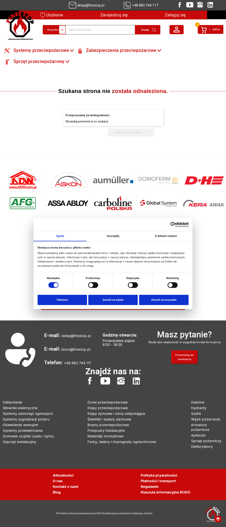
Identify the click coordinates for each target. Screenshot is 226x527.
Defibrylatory (202, 446)
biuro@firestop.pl (75, 349)
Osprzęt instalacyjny (19, 442)
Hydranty (198, 408)
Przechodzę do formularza (184, 357)
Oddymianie (12, 402)
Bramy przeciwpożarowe (108, 425)
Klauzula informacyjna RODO (165, 492)
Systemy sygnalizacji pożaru (26, 419)
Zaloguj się (175, 15)
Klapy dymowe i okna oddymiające (116, 413)
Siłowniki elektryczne (20, 408)
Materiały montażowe (105, 436)
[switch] (93, 285)
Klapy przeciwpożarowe (107, 408)
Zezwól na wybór (113, 299)
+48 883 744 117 (145, 5)
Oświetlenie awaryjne (20, 425)
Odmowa (62, 299)
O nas (58, 481)
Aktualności (63, 475)
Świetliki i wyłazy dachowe (109, 419)
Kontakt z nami (65, 486)
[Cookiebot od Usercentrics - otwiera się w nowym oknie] (173, 224)
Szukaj (145, 29)
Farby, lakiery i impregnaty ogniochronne (121, 442)
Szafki (196, 413)
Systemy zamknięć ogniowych (28, 413)
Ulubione (54, 15)
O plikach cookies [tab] (166, 235)
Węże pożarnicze (205, 419)
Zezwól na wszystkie (164, 299)
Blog (57, 492)
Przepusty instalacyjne (106, 430)
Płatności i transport (158, 481)
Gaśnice (197, 402)
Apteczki (198, 435)
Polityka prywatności (159, 475)
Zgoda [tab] (60, 235)
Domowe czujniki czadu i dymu (28, 436)
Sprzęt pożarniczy (206, 441)
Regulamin (150, 486)
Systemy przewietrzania (23, 430)
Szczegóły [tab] (113, 235)
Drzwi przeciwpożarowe (107, 402)
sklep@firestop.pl (90, 5)
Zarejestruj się (114, 15)
